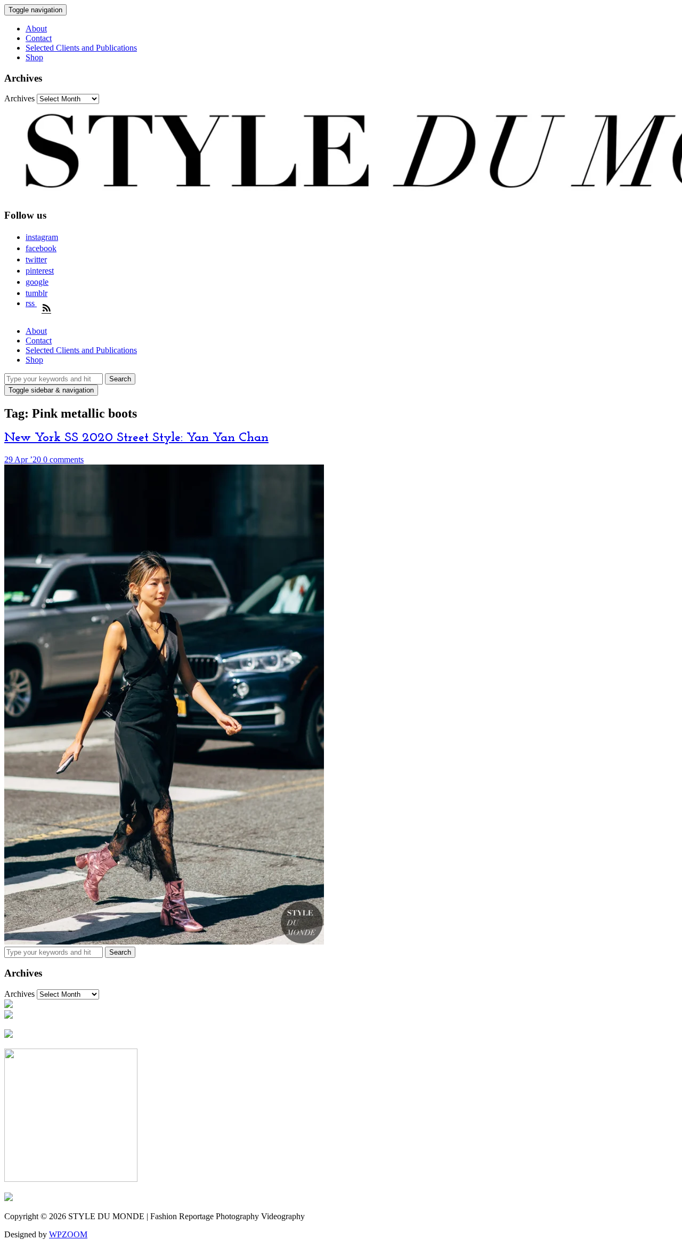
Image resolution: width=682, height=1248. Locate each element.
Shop (34, 57)
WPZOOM (68, 1234)
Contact (39, 38)
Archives (19, 98)
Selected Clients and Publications (81, 47)
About (36, 28)
